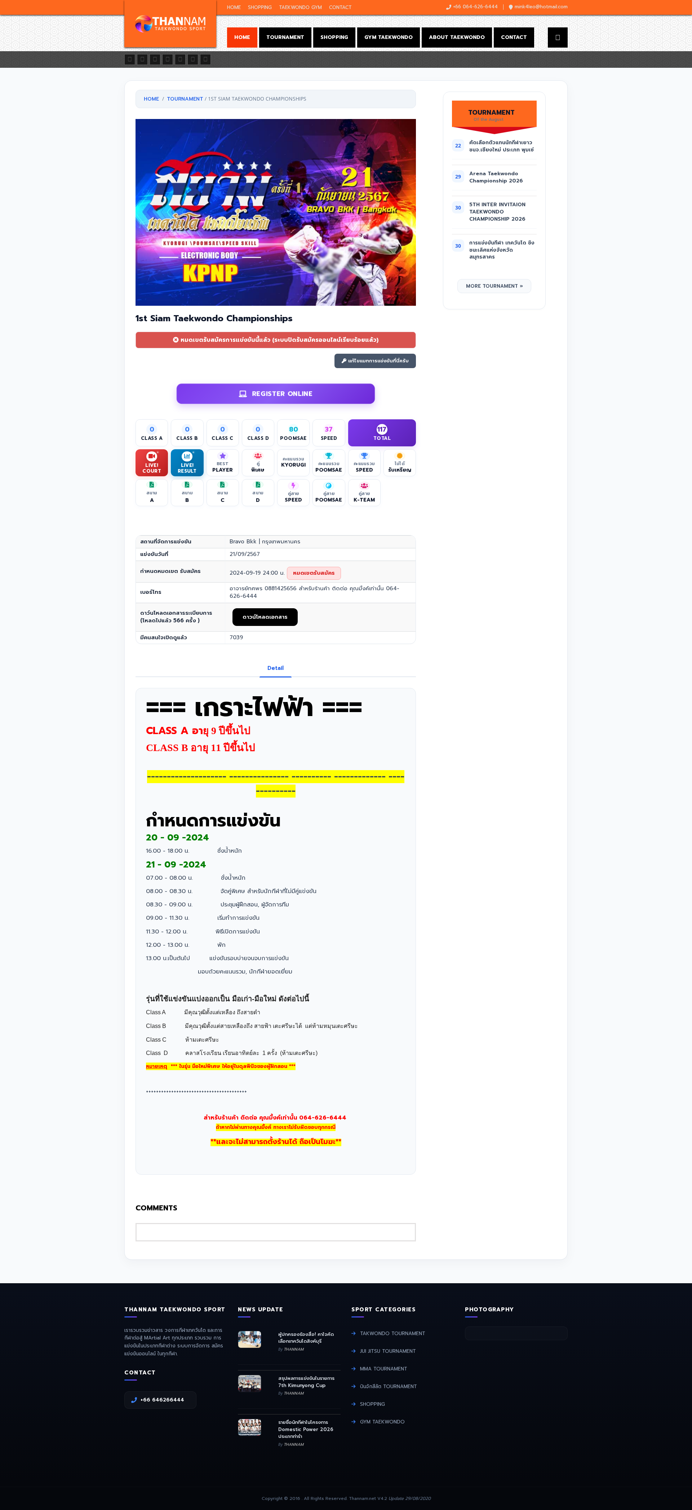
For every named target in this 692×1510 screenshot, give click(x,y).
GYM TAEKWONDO (382, 1422)
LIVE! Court (151, 468)
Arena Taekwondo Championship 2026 (496, 177)
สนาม (152, 497)
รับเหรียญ (399, 470)
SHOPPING (372, 1404)
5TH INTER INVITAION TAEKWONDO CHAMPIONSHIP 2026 (497, 211)
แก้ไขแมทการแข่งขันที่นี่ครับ (377, 360)
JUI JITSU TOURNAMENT (388, 1351)
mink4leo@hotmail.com (541, 6)
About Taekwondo (457, 37)
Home (234, 7)
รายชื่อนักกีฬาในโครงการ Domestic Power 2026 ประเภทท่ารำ (305, 1429)
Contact (340, 7)
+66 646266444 (165, 1400)
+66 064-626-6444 (475, 6)
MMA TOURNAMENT (383, 1369)
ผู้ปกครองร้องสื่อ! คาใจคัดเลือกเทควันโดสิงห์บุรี (306, 1338)
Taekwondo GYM (300, 7)
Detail (275, 668)
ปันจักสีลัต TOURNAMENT (388, 1386)
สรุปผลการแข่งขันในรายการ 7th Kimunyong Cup (306, 1382)
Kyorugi (293, 465)
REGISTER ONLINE (280, 392)
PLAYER (222, 470)
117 (381, 429)
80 (293, 429)
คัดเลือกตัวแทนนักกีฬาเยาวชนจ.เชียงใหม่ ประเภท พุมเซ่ (501, 146)
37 (329, 429)
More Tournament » (494, 286)
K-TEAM (364, 500)
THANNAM (293, 1349)
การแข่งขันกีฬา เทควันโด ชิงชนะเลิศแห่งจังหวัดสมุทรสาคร (501, 250)
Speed (364, 470)
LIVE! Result (187, 468)
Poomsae (328, 470)
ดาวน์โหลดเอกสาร (265, 617)
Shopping (260, 7)
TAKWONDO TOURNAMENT (392, 1333)
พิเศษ (258, 470)
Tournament (285, 37)
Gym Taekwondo (388, 37)
